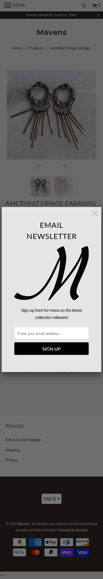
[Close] (95, 213)
